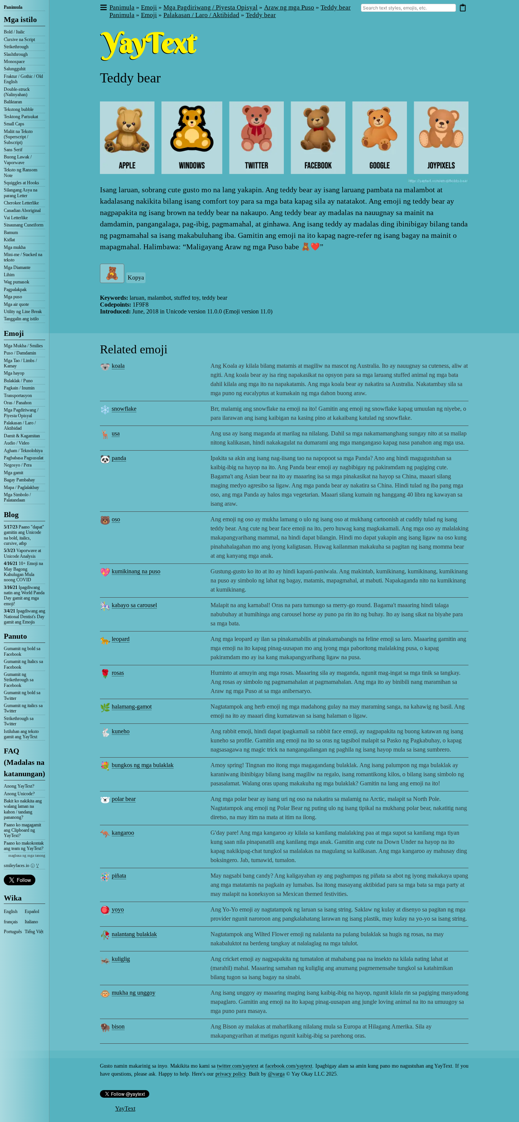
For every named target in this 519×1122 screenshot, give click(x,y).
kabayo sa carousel (134, 605)
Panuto (15, 636)
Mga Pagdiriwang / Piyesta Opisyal (21, 412)
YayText (125, 1108)
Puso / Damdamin (20, 353)
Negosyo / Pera (18, 465)
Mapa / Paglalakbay (21, 487)
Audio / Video (16, 443)
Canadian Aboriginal (22, 210)
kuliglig (121, 959)
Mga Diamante (17, 267)
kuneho (121, 731)
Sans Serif (13, 149)
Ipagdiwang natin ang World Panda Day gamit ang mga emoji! (24, 595)
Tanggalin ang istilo (21, 318)
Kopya (136, 277)
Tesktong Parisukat (21, 116)
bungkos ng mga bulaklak (143, 765)
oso (116, 519)
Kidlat (9, 239)
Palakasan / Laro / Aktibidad (20, 425)
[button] (103, 8)
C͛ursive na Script (19, 39)
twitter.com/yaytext (237, 1066)
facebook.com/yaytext (288, 1066)
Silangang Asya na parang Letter (20, 192)
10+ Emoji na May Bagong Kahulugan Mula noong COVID (23, 571)
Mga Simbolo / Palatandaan (17, 497)
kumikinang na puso (136, 571)
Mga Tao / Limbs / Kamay (20, 363)
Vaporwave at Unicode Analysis (22, 553)
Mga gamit (13, 472)
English (10, 911)
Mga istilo (20, 19)
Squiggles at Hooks (21, 182)
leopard (121, 639)
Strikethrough (16, 46)
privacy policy (230, 1074)
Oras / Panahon (18, 402)
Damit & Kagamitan (22, 435)
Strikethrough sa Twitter (18, 721)
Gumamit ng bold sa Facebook (22, 651)
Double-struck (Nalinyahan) (17, 92)
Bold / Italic (14, 32)
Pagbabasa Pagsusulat (23, 458)
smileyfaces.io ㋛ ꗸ (21, 865)
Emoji (14, 333)
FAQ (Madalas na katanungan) (24, 762)
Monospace (14, 61)
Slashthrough (16, 54)
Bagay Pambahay (19, 480)
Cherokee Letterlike (21, 203)
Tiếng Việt (34, 931)
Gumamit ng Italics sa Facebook (23, 664)
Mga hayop (14, 373)
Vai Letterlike (16, 217)
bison (118, 1026)
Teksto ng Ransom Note (20, 172)
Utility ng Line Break (23, 311)
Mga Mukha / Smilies (23, 345)
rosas (118, 672)
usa (116, 433)
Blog (11, 514)
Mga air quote (16, 304)
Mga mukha (14, 247)
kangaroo (123, 832)
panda (119, 458)
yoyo (118, 909)
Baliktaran (13, 101)
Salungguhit (14, 68)
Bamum (11, 232)
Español (32, 911)
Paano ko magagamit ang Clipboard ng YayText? (22, 830)
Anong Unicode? (19, 793)
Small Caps (14, 124)
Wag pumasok (16, 282)
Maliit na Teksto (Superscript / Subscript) (18, 137)
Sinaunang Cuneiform (23, 225)
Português (13, 931)
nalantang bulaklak (134, 934)
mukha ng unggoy (133, 992)
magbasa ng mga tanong (26, 855)
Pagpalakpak (15, 289)
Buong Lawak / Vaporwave (18, 159)
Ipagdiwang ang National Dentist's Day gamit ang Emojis (24, 616)
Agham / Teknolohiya (23, 450)
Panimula (13, 7)
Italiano (31, 921)
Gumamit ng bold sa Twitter (22, 695)
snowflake (124, 408)
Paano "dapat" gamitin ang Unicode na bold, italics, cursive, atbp (24, 535)
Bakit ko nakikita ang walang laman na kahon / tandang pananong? (23, 809)
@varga (276, 1074)
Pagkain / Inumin (19, 388)
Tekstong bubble (18, 109)
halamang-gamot (132, 706)
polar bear (124, 799)
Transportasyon (18, 395)
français (11, 921)
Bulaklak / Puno (18, 380)
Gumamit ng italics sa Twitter (23, 708)
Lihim (9, 274)
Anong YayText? (19, 786)
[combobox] (408, 8)
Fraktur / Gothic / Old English (23, 79)
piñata (119, 875)
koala (118, 365)
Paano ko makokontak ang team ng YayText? (24, 845)
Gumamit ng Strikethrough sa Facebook (18, 680)
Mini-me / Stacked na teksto (23, 257)
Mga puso (13, 296)
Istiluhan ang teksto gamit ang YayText (21, 734)
